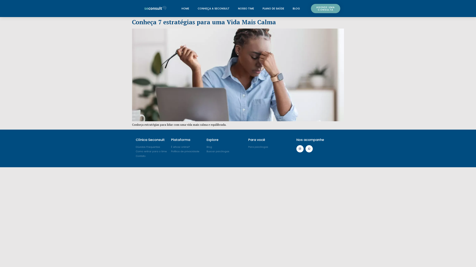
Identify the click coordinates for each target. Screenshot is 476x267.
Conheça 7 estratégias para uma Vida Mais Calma (204, 22)
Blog (296, 8)
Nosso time (246, 8)
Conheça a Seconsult (213, 8)
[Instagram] (300, 148)
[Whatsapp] (309, 148)
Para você (256, 139)
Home (185, 8)
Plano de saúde (273, 8)
